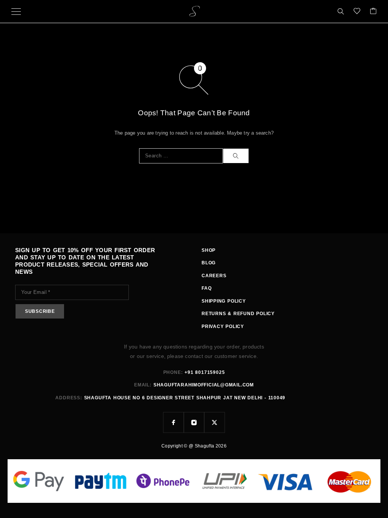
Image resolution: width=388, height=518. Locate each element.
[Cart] (373, 12)
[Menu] (16, 11)
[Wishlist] (357, 12)
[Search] (340, 11)
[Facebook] (173, 422)
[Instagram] (194, 422)
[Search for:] (181, 155)
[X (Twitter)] (214, 422)
